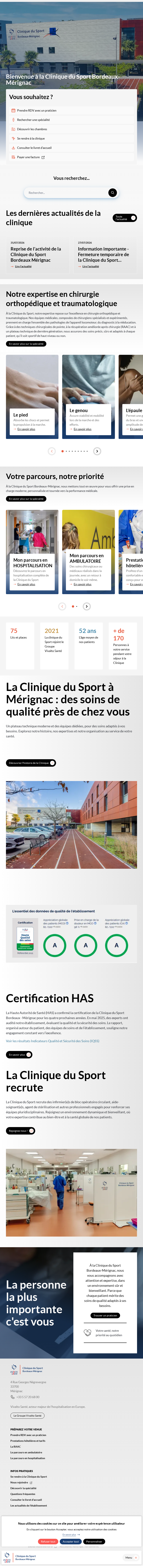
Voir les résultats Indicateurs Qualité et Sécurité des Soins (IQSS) (52, 1041)
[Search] (112, 192)
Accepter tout (71, 1541)
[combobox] (71, 192)
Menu (128, 1557)
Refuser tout (48, 1541)
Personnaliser (94, 1541)
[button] (52, 451)
